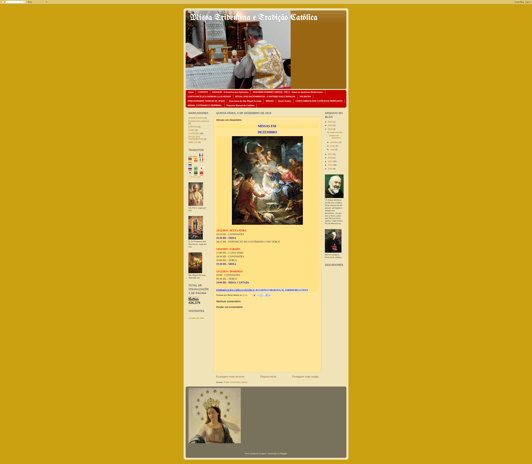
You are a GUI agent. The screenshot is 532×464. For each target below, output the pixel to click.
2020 (330, 125)
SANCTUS (193, 142)
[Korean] (191, 174)
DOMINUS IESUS (196, 118)
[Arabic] (196, 174)
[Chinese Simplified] (202, 174)
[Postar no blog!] (261, 295)
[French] (201, 156)
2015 (330, 158)
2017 (330, 154)
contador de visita (196, 318)
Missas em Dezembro (335, 137)
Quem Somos (284, 101)
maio (332, 149)
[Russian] (191, 170)
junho (333, 146)
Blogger (283, 454)
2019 (330, 129)
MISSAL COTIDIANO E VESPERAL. (205, 105)
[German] (191, 161)
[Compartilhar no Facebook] (266, 295)
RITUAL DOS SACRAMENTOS (195, 138)
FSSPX (191, 130)
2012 (330, 169)
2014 (330, 161)
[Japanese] (202, 170)
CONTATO (203, 92)
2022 (330, 122)
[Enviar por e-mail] (258, 295)
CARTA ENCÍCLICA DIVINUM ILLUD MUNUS (209, 96)
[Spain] (196, 161)
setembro (334, 142)
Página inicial (268, 376)
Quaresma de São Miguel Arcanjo (245, 101)
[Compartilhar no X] (264, 295)
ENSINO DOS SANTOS (198, 121)
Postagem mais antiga (305, 376)
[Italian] (202, 161)
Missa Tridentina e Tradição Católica (254, 17)
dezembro (335, 132)
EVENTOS (193, 127)
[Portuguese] (196, 170)
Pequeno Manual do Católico (240, 105)
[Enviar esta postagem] (254, 295)
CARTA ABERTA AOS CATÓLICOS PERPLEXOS (319, 101)
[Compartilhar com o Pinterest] (269, 295)
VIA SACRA (305, 96)
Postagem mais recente (230, 376)
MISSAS (270, 101)
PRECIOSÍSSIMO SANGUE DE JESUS (206, 101)
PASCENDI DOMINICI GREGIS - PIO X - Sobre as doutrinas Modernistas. (288, 92)
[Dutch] (191, 165)
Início (191, 92)
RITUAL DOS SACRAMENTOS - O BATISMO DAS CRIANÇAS (265, 96)
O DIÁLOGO (193, 133)
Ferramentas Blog (195, 177)
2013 (330, 165)
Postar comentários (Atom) (235, 382)
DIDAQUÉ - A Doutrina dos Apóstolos (230, 92)
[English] (193, 156)
